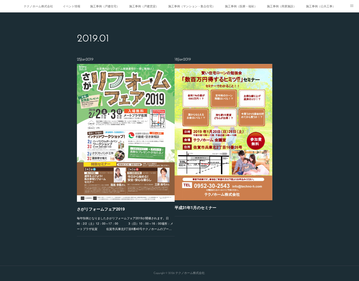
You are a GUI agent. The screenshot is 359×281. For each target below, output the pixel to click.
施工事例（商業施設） (281, 6)
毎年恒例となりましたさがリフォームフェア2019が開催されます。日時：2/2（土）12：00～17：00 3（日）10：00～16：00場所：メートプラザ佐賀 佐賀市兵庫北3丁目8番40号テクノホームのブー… (125, 223)
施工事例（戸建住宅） (104, 6)
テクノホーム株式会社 (38, 6)
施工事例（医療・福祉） (241, 6)
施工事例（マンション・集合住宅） (191, 6)
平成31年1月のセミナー (195, 207)
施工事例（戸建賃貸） (143, 6)
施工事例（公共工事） (320, 6)
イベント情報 (71, 6)
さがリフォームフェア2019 (101, 209)
